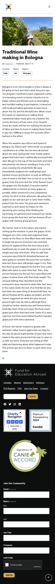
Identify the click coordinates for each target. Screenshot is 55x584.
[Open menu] (49, 6)
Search (33, 396)
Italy (5, 73)
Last (5, 519)
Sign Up (9, 575)
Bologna (27, 73)
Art (15, 73)
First (5, 506)
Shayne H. (9, 64)
